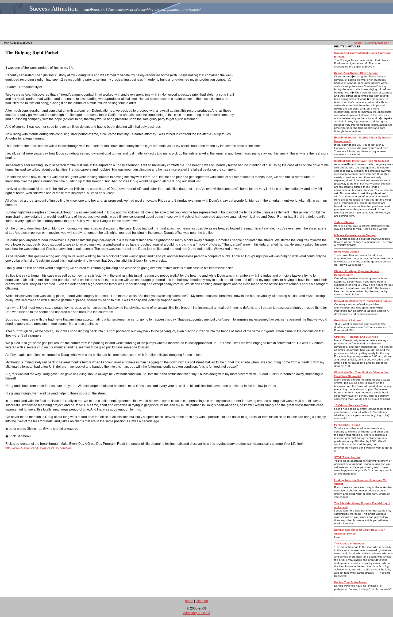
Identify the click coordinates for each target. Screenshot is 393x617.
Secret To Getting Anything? (371, 42)
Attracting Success (196, 613)
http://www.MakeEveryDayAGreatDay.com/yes (38, 448)
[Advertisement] (198, 27)
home (189, 601)
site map (202, 601)
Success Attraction (53, 8)
